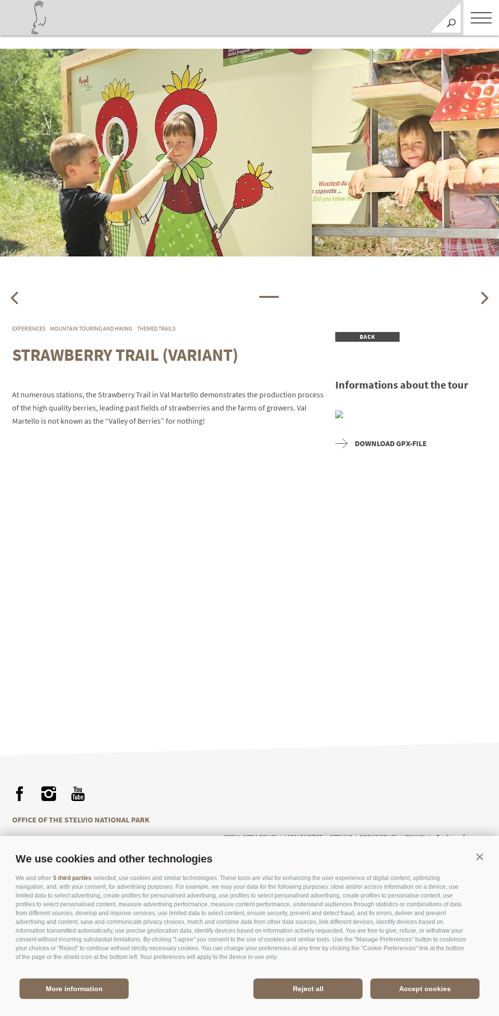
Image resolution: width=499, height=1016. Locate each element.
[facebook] (19, 793)
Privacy (415, 836)
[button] (479, 856)
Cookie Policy (379, 836)
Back (368, 336)
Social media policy (250, 836)
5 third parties (72, 878)
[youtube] (78, 793)
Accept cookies (425, 989)
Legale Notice (304, 836)
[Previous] (15, 298)
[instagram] (48, 793)
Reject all (308, 989)
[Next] (483, 298)
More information (74, 989)
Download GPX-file (391, 443)
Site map (341, 836)
